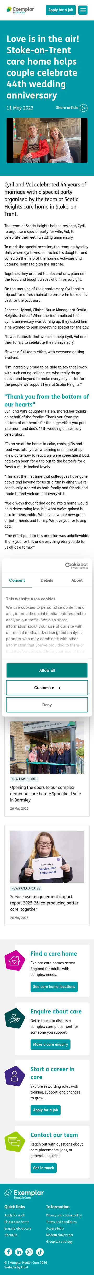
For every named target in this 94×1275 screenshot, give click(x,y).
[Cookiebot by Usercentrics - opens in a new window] (66, 565)
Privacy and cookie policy (64, 1215)
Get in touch (43, 1168)
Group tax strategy (59, 1241)
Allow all (47, 670)
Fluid (24, 1267)
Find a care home (16, 1222)
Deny (47, 704)
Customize (44, 687)
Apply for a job (60, 10)
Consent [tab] (17, 580)
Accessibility (55, 1228)
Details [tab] (47, 580)
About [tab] (77, 580)
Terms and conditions (61, 1222)
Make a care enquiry (50, 1044)
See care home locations (54, 987)
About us (10, 1235)
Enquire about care (18, 1228)
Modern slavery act (59, 1235)
